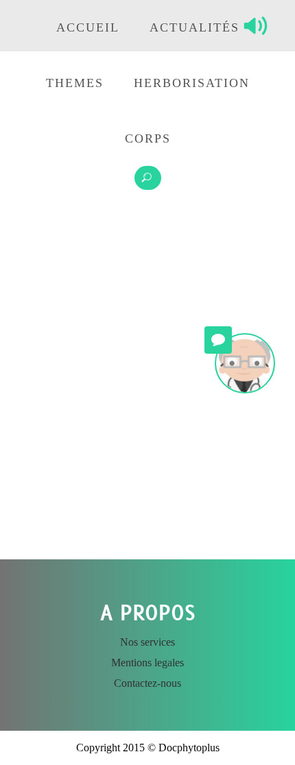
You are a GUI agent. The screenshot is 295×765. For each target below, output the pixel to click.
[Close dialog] (219, 502)
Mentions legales (147, 662)
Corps (148, 138)
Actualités (194, 27)
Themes (75, 83)
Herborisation (192, 83)
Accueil (87, 27)
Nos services (147, 642)
